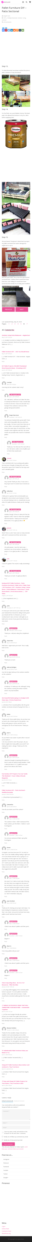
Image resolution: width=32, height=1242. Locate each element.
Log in (3, 1226)
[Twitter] (9, 29)
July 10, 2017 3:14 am (11, 493)
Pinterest (6, 1163)
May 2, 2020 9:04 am (11, 903)
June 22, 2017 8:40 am (7, 370)
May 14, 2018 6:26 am (12, 642)
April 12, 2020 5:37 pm (12, 849)
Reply (3, 347)
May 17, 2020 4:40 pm (14, 923)
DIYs (5, 18)
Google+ (5, 1177)
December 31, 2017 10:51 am (13, 608)
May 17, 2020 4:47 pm (14, 819)
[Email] (23, 29)
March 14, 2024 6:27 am (7, 1069)
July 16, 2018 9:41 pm (14, 683)
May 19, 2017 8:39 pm (7, 353)
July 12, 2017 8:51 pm (14, 479)
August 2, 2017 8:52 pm (7, 595)
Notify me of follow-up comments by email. (16, 1137)
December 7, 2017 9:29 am (18, 444)
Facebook (6, 1166)
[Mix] (17, 29)
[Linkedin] (11, 29)
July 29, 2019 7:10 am (7, 780)
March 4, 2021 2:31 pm (7, 1011)
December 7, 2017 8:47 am (15, 417)
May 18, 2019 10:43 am (12, 716)
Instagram (6, 1159)
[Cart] (30, 2)
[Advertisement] (16, 48)
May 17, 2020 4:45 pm (14, 878)
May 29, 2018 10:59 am (14, 657)
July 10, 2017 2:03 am (11, 460)
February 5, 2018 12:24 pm (15, 630)
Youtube (5, 1170)
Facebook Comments (19, 1101)
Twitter (5, 1174)
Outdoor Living (22, 18)
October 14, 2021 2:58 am (13, 1030)
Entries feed (5, 1229)
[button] (23, 2)
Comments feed (6, 1231)
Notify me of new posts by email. (13, 1140)
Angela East (6, 16)
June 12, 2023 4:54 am (7, 1054)
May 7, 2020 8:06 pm (11, 948)
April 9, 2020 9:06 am (12, 806)
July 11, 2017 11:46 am (12, 560)
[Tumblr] (20, 29)
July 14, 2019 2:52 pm (14, 757)
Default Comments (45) (7, 1101)
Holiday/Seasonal (12, 18)
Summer (4, 20)
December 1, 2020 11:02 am (15, 936)
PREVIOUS (8, 309)
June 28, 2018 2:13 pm (12, 669)
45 (4, 22)
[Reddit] (14, 29)
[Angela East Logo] (5, 2)
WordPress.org (6, 1233)
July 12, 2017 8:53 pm (14, 544)
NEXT (22, 309)
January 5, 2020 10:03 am (7, 794)
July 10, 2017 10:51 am (12, 530)
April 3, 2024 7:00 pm (7, 1085)
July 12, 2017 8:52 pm (14, 511)
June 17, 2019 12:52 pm (12, 735)
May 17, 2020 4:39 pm (14, 960)
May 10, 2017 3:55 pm (7, 337)
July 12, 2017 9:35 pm (14, 573)
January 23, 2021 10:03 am (8, 987)
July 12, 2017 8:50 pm (14, 396)
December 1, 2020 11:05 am (15, 835)
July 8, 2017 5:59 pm (11, 384)
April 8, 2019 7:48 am (7, 702)
